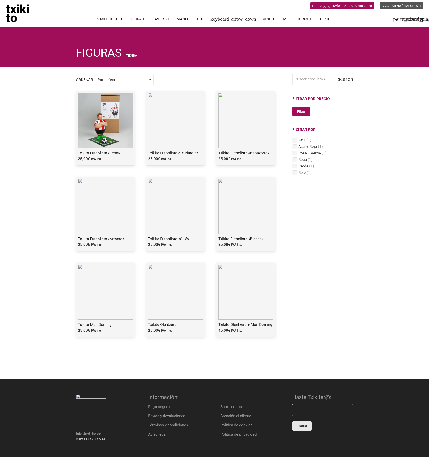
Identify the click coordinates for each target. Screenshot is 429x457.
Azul (301, 140)
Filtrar (301, 111)
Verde (303, 166)
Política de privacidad (238, 434)
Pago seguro (159, 406)
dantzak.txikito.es (91, 439)
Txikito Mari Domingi (95, 324)
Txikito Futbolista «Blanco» (240, 239)
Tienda (131, 55)
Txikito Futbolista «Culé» (168, 239)
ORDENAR (84, 79)
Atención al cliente (235, 416)
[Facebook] (277, 6)
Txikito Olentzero (162, 324)
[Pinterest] (294, 6)
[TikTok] (303, 6)
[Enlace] (17, 13)
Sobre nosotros (233, 406)
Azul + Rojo (307, 146)
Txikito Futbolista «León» (99, 153)
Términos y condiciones (168, 425)
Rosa (302, 159)
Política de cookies (236, 425)
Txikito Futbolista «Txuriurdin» (173, 153)
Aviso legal (157, 434)
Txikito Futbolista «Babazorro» (243, 153)
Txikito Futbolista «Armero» (101, 239)
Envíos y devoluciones (166, 416)
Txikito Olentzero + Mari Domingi (245, 324)
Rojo (302, 172)
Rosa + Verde (309, 153)
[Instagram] (286, 6)
